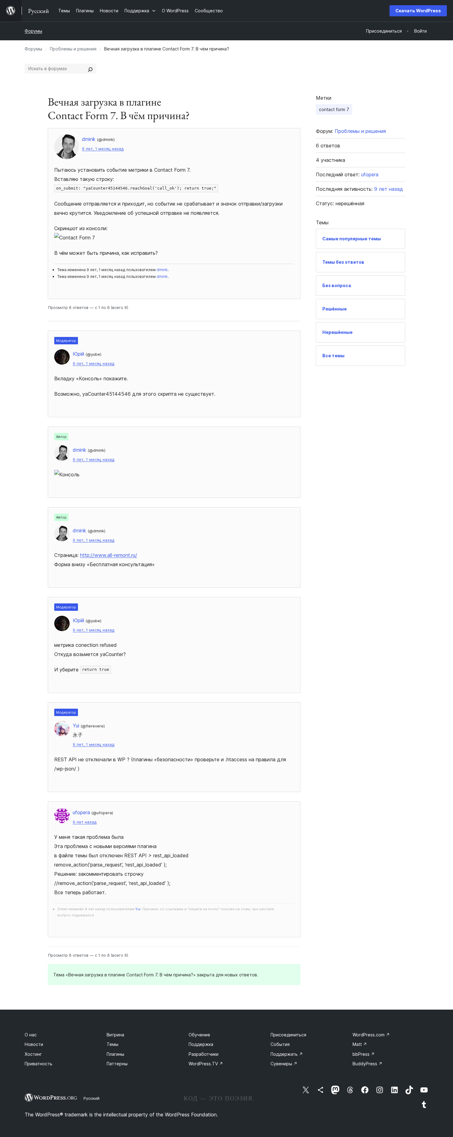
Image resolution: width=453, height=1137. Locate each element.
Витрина (115, 1034)
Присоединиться (288, 1034)
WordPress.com (371, 1034)
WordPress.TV (206, 1063)
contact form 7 (334, 109)
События (280, 1044)
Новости (34, 1044)
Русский (92, 1098)
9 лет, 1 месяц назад (103, 148)
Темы (112, 1044)
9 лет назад (84, 822)
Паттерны (117, 1063)
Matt (360, 1044)
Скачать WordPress (418, 10)
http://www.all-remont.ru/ (108, 555)
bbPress (364, 1054)
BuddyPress (367, 1063)
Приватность (38, 1063)
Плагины (115, 1054)
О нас (31, 1034)
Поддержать (287, 1054)
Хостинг (33, 1054)
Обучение (199, 1034)
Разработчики (203, 1054)
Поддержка (201, 1044)
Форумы (33, 31)
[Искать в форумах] (90, 69)
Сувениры (284, 1063)
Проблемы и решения (73, 48)
